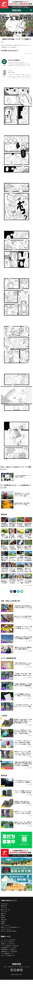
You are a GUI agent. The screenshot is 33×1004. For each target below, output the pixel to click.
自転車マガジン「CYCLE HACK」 (8, 943)
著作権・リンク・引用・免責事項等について (10, 927)
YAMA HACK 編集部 (26, 667)
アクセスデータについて (6, 929)
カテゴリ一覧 (4, 907)
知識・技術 (17, 594)
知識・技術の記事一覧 (13, 13)
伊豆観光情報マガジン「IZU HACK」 (9, 947)
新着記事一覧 (4, 905)
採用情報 (3, 917)
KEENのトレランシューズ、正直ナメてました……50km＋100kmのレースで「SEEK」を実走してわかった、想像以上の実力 (23, 814)
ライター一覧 (4, 911)
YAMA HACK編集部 (13, 60)
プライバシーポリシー (6, 925)
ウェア (2, 747)
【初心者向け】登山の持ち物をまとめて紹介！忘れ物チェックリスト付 (23, 606)
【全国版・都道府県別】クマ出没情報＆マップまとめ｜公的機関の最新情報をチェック (23, 685)
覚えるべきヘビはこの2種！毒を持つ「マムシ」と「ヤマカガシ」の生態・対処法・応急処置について (23, 617)
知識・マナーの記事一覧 (21, 13)
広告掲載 (3, 921)
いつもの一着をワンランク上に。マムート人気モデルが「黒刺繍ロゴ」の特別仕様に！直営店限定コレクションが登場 (23, 783)
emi (31, 620)
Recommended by (25, 585)
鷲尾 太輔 (30, 688)
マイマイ (10, 72)
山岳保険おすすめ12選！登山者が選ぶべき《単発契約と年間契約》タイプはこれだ (23, 638)
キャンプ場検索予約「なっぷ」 (7, 953)
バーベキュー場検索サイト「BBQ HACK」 (10, 945)
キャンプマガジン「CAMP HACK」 (8, 940)
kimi (31, 610)
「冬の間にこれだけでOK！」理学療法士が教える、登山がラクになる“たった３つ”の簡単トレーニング (23, 675)
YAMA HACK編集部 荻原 (28, 677)
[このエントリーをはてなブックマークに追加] (18, 591)
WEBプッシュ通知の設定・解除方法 (8, 931)
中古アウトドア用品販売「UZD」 (8, 955)
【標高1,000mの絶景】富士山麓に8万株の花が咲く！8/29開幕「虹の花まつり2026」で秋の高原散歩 (23, 763)
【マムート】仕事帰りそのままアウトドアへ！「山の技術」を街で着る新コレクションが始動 (23, 792)
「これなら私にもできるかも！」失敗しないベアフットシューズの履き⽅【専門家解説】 (23, 706)
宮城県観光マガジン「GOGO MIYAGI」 (9, 951)
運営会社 (3, 915)
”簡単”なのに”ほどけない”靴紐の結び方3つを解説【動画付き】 (22, 648)
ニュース (3, 725)
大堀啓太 (30, 708)
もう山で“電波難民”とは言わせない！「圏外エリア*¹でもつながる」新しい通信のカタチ (23, 695)
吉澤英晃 (30, 757)
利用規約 (3, 923)
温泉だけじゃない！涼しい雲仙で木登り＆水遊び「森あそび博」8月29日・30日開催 (23, 823)
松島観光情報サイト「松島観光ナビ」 (9, 949)
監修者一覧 (3, 913)
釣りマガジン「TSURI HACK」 (7, 942)
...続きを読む (28, 65)
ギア (2, 736)
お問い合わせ (4, 919)
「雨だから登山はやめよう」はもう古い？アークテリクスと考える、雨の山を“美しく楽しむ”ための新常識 (23, 664)
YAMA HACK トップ (4, 13)
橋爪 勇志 (30, 630)
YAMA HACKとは (4, 904)
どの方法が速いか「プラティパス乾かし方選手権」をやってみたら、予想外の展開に (23, 628)
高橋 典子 (30, 746)
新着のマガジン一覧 (5, 909)
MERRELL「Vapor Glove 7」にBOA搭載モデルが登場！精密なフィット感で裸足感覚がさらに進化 (23, 721)
